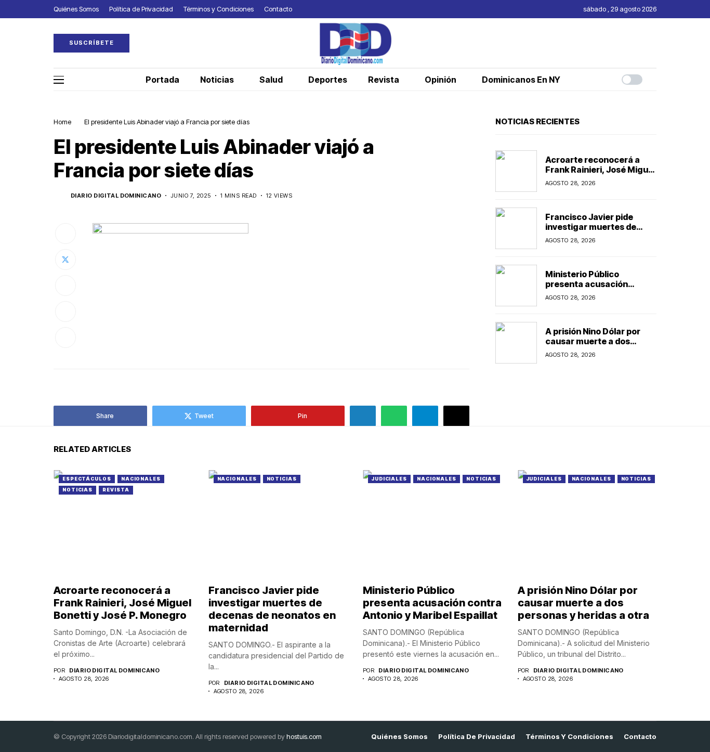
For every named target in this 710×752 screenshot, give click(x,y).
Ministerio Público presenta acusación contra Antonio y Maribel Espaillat (596, 289)
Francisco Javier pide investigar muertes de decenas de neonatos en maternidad (595, 232)
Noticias (77, 489)
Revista (115, 489)
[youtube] (653, 43)
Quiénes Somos (399, 737)
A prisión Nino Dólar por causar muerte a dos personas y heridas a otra (597, 341)
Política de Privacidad (476, 737)
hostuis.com (304, 736)
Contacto (640, 737)
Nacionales (141, 479)
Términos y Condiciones (569, 737)
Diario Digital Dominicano (116, 195)
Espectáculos (86, 479)
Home (62, 122)
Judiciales (389, 479)
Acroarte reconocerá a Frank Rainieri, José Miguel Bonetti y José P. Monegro (600, 169)
